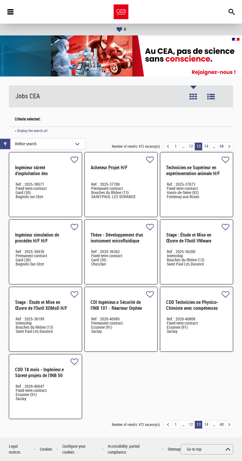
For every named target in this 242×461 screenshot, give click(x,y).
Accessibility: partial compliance (124, 449)
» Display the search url (31, 131)
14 (206, 146)
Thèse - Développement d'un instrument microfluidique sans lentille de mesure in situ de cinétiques (117, 243)
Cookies (46, 449)
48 (222, 146)
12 (191, 146)
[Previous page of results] (168, 146)
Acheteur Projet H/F (109, 167)
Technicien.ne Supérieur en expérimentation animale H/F (193, 170)
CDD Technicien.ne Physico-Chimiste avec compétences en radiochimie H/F (192, 308)
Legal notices (14, 449)
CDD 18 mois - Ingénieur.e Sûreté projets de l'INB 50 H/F (39, 375)
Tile (193, 96)
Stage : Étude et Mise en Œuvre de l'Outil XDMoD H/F (41, 305)
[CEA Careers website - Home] (121, 11)
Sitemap (174, 449)
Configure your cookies (74, 449)
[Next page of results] (229, 146)
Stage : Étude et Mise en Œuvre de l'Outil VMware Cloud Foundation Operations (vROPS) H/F (193, 243)
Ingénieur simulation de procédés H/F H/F (37, 238)
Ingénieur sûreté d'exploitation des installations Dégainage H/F (40, 173)
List (211, 96)
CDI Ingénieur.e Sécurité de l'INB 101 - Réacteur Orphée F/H (116, 308)
